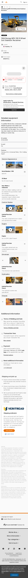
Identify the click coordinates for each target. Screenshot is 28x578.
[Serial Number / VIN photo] (24, 171)
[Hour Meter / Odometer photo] (24, 186)
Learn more (10, 434)
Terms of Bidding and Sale (11, 328)
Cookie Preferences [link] (14, 556)
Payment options (8, 355)
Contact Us (21, 525)
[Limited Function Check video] (24, 215)
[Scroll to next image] (25, 165)
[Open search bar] (21, 2)
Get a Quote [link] (9, 430)
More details (7, 341)
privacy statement (17, 571)
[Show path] (7, 7)
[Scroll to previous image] (3, 165)
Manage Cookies (5, 571)
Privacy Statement (9, 553)
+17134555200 (8, 368)
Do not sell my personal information (14, 554)
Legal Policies (19, 553)
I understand (14, 575)
